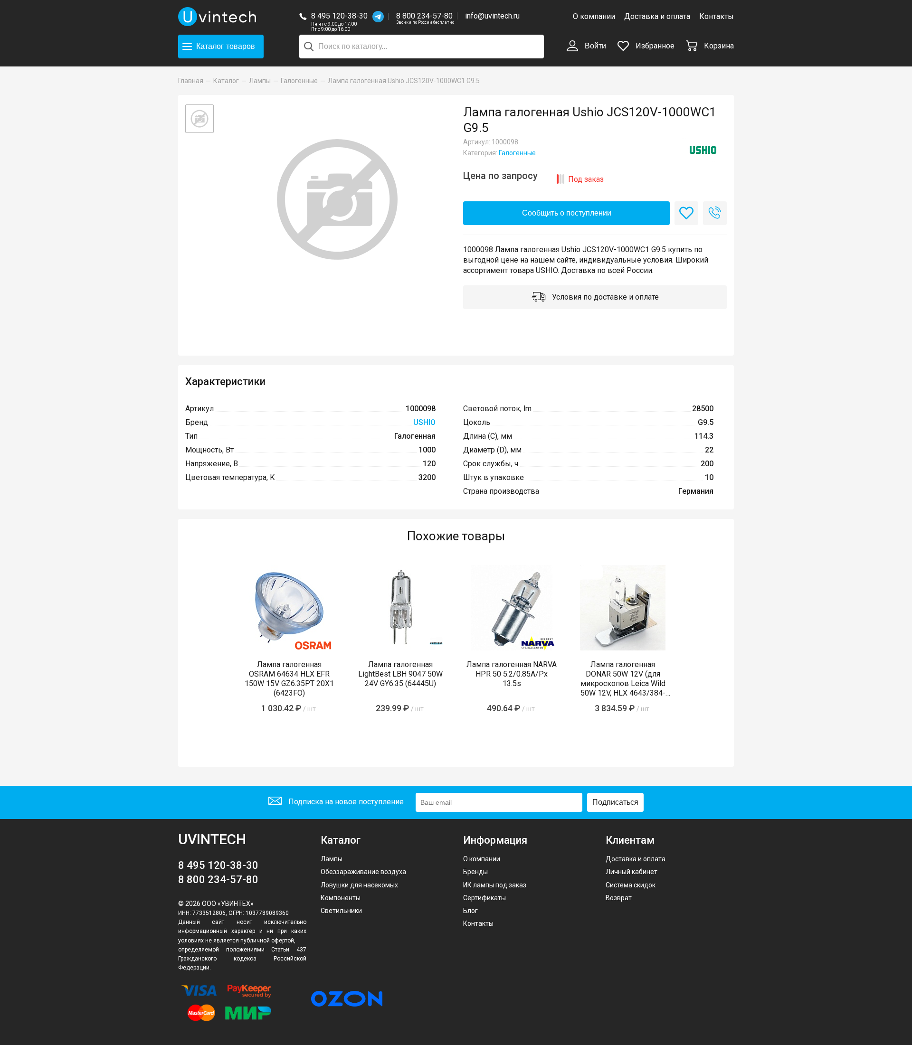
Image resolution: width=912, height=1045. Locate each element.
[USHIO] (703, 150)
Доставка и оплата (657, 16)
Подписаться (615, 802)
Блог (470, 910)
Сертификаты (484, 898)
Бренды (475, 872)
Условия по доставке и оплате (604, 296)
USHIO (424, 422)
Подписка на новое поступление (345, 801)
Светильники (341, 910)
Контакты (716, 16)
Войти (594, 46)
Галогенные (517, 153)
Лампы (331, 859)
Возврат (619, 898)
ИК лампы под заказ (494, 885)
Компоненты (341, 898)
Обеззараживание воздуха (363, 872)
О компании (594, 16)
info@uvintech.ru (492, 15)
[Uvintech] (218, 16)
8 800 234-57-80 (425, 16)
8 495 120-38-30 (339, 15)
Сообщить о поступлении (566, 213)
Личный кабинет (631, 872)
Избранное (654, 45)
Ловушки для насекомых (359, 885)
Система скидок (631, 885)
